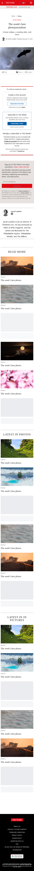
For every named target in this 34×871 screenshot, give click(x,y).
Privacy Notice (25, 192)
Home (13, 16)
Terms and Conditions (17, 832)
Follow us (20, 72)
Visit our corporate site (26, 864)
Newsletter (29, 72)
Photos (20, 16)
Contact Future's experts (17, 829)
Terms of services (23, 191)
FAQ (17, 844)
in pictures (17, 20)
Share (5, 72)
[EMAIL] (12, 214)
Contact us (21, 151)
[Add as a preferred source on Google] (17, 856)
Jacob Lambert (12, 39)
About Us (17, 826)
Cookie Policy (17, 838)
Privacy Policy (17, 835)
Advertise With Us (17, 841)
